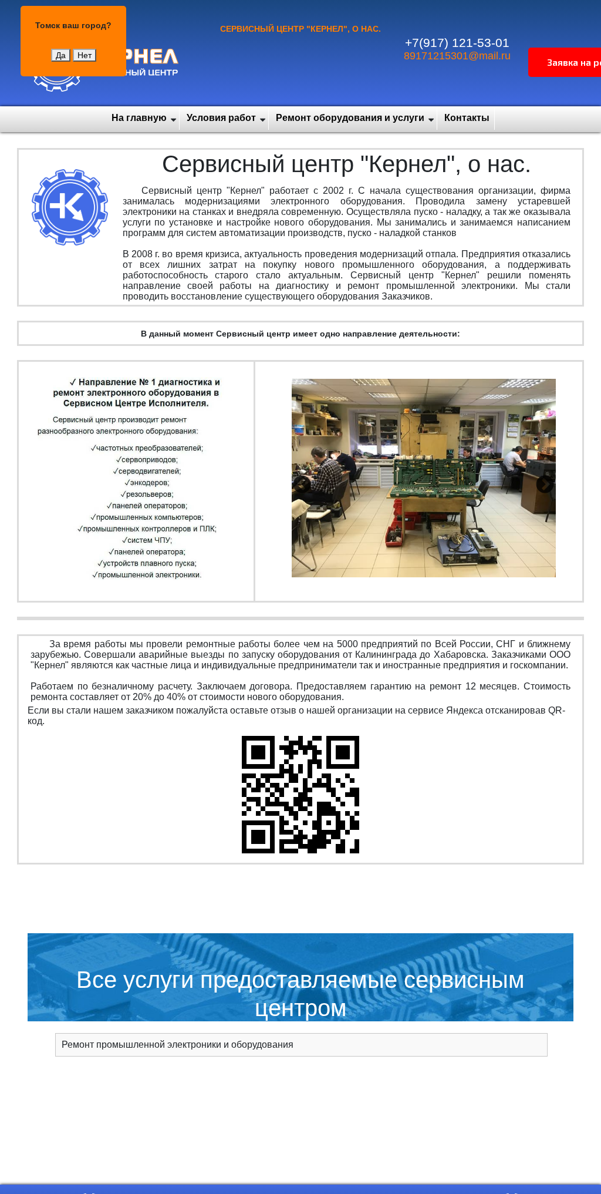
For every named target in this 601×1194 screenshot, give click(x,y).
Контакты (466, 118)
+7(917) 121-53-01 (457, 42)
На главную (139, 118)
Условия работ (221, 118)
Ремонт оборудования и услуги (350, 118)
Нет (84, 55)
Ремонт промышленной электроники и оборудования (177, 1045)
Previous (300, 484)
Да (61, 55)
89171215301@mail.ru (457, 56)
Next (543, 484)
